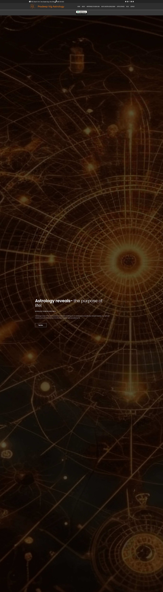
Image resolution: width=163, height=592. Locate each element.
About (83, 6)
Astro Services (121, 6)
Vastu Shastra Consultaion (108, 6)
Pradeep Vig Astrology (51, 6)
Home (78, 6)
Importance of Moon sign (93, 6)
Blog (127, 6)
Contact (132, 6)
